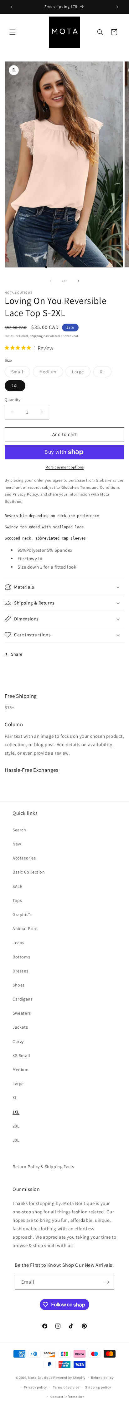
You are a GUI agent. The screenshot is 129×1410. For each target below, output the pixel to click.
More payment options (64, 467)
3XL (16, 1140)
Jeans (18, 942)
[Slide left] (51, 281)
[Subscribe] (107, 1282)
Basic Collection (29, 872)
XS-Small (21, 1055)
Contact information (67, 1396)
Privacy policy (35, 1387)
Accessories (24, 858)
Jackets (20, 1027)
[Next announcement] (117, 7)
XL (105, 373)
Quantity (12, 399)
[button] (12, 32)
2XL (15, 386)
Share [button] (17, 654)
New (17, 844)
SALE (17, 886)
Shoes (19, 985)
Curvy (18, 1041)
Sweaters (22, 1013)
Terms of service (66, 1387)
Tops (17, 900)
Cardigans (23, 999)
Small (20, 373)
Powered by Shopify (69, 1377)
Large (81, 373)
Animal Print (25, 928)
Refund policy (102, 1377)
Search (19, 830)
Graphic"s (22, 914)
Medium (51, 373)
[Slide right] (78, 281)
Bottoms (21, 957)
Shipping (36, 336)
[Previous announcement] (11, 7)
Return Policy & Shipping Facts (43, 1166)
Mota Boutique (40, 1377)
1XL (16, 1112)
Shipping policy (98, 1387)
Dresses (20, 971)
